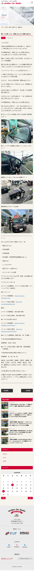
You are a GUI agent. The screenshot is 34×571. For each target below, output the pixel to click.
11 (12, 485)
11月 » (30, 498)
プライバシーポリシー (24, 558)
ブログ (4, 457)
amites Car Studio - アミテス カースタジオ (11, 3)
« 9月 (3, 498)
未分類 (4, 461)
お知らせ (5, 454)
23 (3, 491)
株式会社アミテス (6, 558)
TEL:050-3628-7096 (17, 523)
